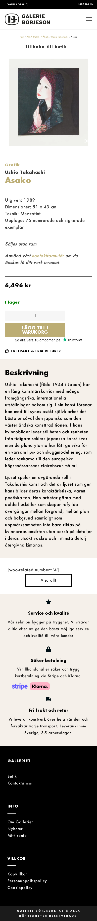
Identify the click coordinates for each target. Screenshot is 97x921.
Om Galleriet (20, 821)
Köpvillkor (17, 873)
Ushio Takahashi (59, 37)
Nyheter (15, 828)
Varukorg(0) (18, 4)
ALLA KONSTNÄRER (38, 37)
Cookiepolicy (20, 887)
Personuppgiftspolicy (27, 880)
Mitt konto (17, 835)
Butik (12, 776)
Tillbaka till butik (46, 46)
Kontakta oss (19, 782)
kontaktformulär (48, 255)
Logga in (86, 4)
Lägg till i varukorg (35, 330)
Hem (22, 37)
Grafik (12, 164)
